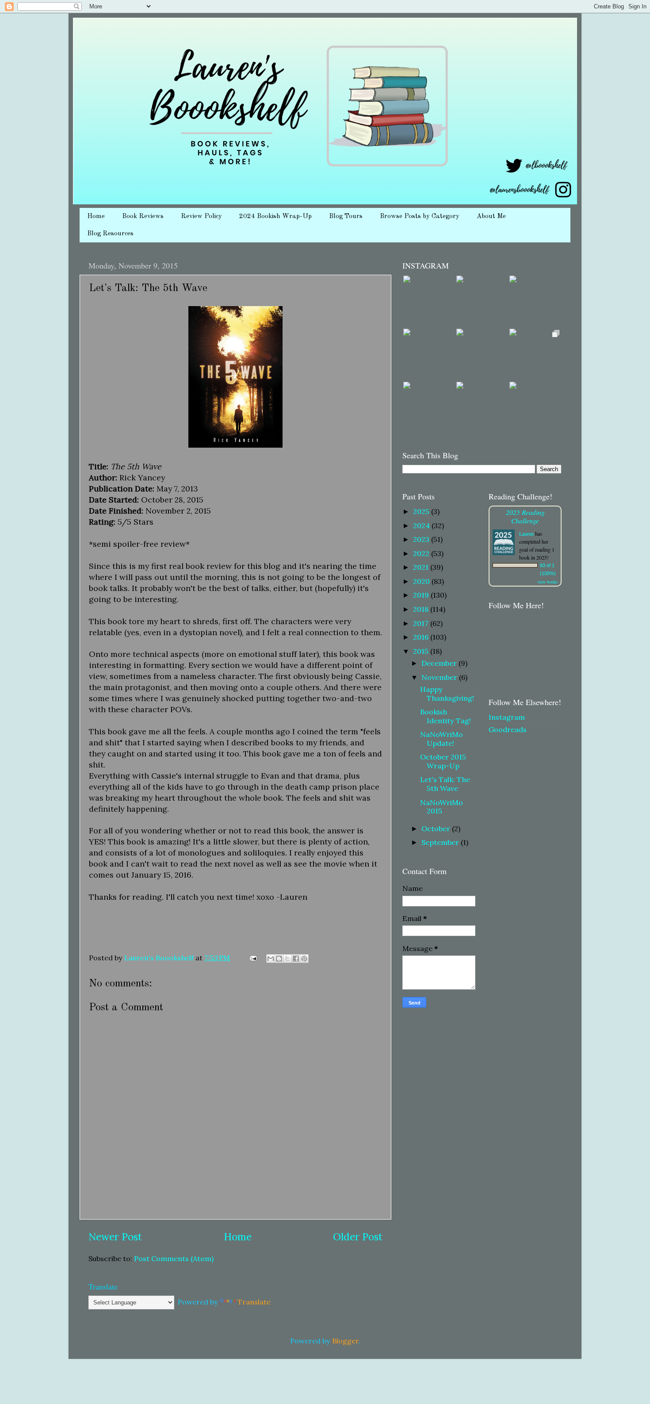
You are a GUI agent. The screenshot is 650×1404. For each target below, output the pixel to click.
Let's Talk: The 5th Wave (445, 783)
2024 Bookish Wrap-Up (275, 216)
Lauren (526, 533)
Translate (254, 1301)
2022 (422, 553)
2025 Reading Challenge (525, 516)
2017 (421, 623)
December (440, 663)
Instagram (507, 717)
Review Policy (201, 216)
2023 (422, 539)
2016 (421, 637)
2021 (421, 567)
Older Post (357, 1236)
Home (96, 216)
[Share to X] (287, 958)
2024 (422, 525)
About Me (491, 216)
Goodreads (508, 729)
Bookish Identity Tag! (445, 716)
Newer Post (115, 1236)
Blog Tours (346, 216)
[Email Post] (252, 957)
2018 (421, 609)
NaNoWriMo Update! (441, 738)
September (441, 842)
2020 (422, 581)
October (436, 828)
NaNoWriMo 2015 (441, 806)
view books (547, 582)
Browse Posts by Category (419, 216)
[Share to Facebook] (295, 958)
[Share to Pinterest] (304, 958)
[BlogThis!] (279, 958)
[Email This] (270, 958)
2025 (422, 511)
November (440, 677)
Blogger (345, 1340)
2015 (421, 651)
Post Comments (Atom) (174, 1258)
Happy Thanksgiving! (447, 693)
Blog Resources (110, 233)
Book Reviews (143, 216)
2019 (422, 595)
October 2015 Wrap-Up (443, 761)
